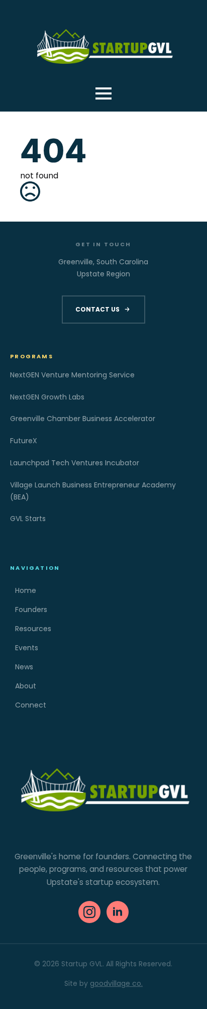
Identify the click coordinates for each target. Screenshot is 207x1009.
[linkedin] (118, 912)
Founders (31, 609)
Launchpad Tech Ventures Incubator (74, 463)
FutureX (23, 441)
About (25, 686)
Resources (33, 629)
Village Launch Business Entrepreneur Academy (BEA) (93, 491)
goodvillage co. (116, 983)
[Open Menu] (103, 93)
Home (25, 590)
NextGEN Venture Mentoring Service (72, 375)
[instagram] (89, 912)
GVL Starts (28, 519)
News (24, 667)
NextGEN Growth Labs (47, 397)
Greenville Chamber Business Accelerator (82, 419)
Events (26, 648)
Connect (30, 705)
